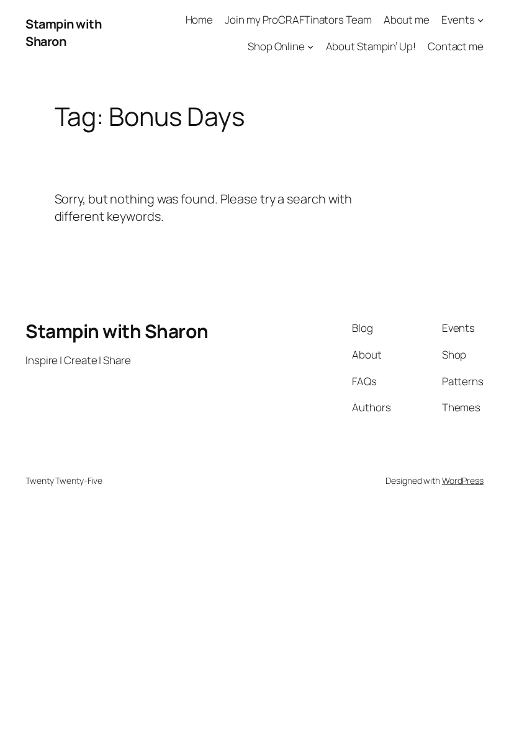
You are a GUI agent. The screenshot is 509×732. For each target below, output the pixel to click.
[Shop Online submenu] (310, 46)
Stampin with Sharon (63, 33)
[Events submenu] (480, 20)
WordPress (463, 480)
